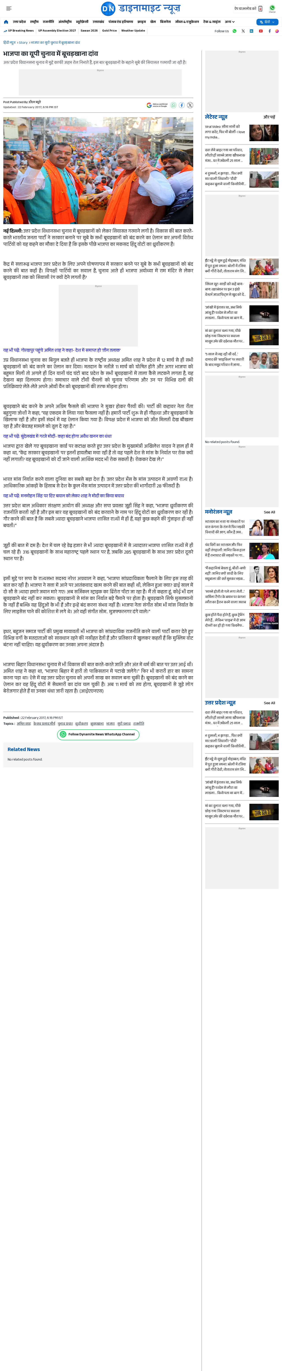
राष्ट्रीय (34, 22)
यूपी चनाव (124, 724)
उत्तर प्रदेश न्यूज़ (220, 703)
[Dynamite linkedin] (252, 31)
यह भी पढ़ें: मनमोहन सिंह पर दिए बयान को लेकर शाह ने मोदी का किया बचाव (63, 496)
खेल (153, 22)
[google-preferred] (157, 105)
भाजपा (110, 724)
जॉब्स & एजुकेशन (187, 22)
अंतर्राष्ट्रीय (65, 22)
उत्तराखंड (98, 22)
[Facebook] (182, 105)
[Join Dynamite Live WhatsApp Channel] (234, 31)
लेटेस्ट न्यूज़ (216, 118)
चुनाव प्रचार (65, 724)
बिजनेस (165, 22)
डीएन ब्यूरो (35, 102)
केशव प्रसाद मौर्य (44, 724)
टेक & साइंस (212, 22)
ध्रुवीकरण (81, 724)
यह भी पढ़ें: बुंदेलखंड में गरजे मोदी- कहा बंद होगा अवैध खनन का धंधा (57, 437)
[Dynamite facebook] (269, 31)
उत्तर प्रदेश (19, 22)
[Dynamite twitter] (243, 31)
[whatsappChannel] (272, 9)
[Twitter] (190, 105)
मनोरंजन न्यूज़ (218, 512)
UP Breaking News (21, 31)
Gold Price (109, 31)
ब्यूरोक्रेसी (82, 22)
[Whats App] (173, 105)
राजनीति (48, 22)
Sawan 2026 (89, 31)
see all (269, 513)
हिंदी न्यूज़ (9, 43)
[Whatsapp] (63, 734)
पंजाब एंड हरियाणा (121, 22)
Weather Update (133, 31)
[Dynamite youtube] (261, 31)
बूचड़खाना (97, 724)
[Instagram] (277, 31)
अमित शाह (24, 724)
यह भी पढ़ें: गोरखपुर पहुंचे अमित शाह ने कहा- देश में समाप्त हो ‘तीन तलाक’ (62, 351)
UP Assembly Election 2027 (57, 31)
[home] (6, 22)
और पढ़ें (269, 118)
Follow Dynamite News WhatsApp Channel (102, 735)
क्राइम (141, 22)
